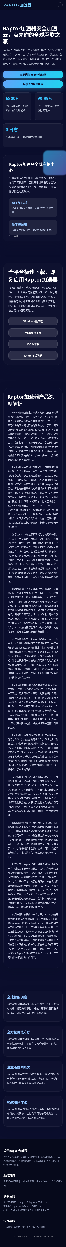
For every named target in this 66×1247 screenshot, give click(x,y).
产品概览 (8, 1227)
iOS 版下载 (33, 344)
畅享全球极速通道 (33, 84)
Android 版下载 (33, 355)
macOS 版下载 (33, 332)
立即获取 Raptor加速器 (33, 74)
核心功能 (41, 1227)
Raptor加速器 (20, 1236)
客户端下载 (19, 1227)
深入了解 (31, 1227)
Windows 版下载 (33, 321)
